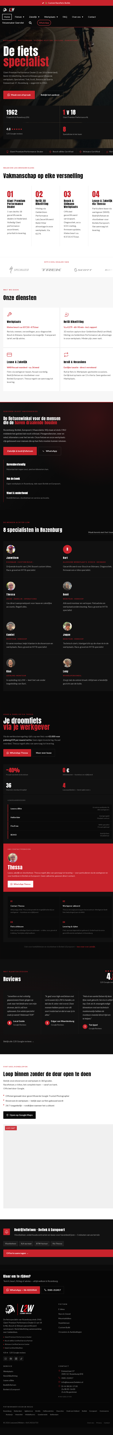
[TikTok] (21, 1358)
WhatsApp (51, 451)
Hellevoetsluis (48, 1411)
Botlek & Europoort (11, 1389)
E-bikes (61, 1309)
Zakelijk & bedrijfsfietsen (20, 451)
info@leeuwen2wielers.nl (72, 1382)
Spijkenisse (29, 1411)
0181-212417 (54, 1290)
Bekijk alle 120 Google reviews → (18, 1041)
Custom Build (64, 1327)
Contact (107, 1423)
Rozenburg (7, 1411)
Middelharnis (30, 1415)
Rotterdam (18, 1411)
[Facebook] (11, 1358)
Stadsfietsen (64, 1323)
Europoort (93, 1411)
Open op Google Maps (21, 1115)
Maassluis (60, 1411)
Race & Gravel (64, 1314)
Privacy (99, 1423)
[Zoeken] (30, 23)
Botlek (84, 1411)
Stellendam (54, 1415)
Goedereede (42, 1415)
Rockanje (9, 1415)
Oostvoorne (104, 1411)
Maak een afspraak (21, 94)
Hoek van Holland (72, 1411)
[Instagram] (5, 1358)
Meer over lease (44, 753)
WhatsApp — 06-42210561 (23, 1290)
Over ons (90, 1423)
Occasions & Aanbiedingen (70, 1332)
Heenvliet (19, 1415)
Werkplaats (8, 1371)
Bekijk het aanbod (50, 94)
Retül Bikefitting (10, 1376)
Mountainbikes (64, 1318)
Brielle (37, 1411)
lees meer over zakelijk (86, 947)
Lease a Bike (8, 1380)
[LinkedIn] (16, 1358)
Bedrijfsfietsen (9, 1385)
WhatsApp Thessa (19, 753)
